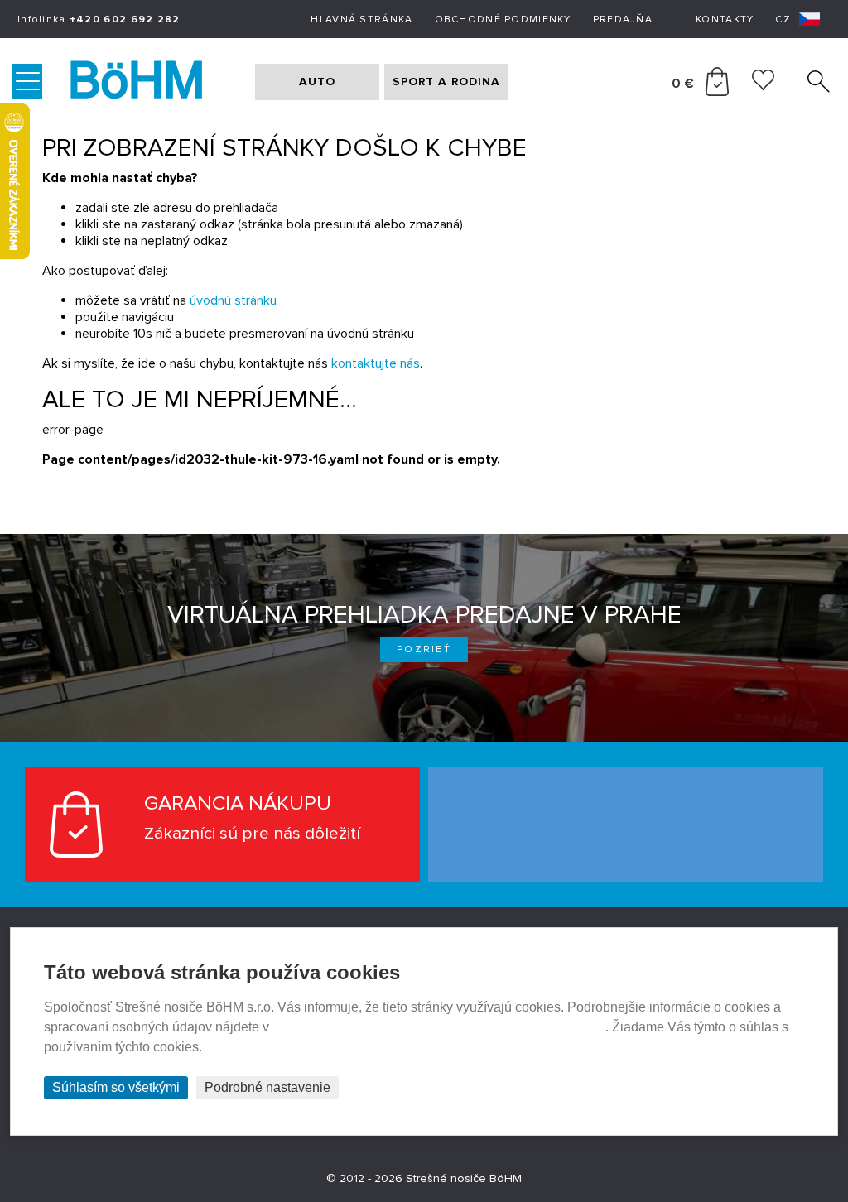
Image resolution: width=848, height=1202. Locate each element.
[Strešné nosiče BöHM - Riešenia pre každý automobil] (152, 82)
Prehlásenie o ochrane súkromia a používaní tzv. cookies (438, 1027)
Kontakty (725, 19)
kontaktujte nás (375, 363)
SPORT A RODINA (446, 82)
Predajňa (623, 19)
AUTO (317, 82)
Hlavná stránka (361, 19)
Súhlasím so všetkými (116, 1087)
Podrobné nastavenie (267, 1087)
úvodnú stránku (233, 300)
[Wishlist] (763, 86)
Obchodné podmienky (503, 19)
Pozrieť (424, 649)
